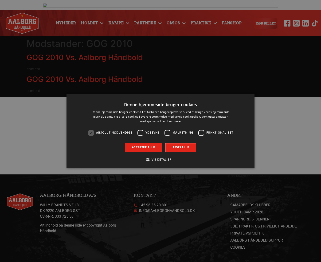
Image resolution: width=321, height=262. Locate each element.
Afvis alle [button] (180, 147)
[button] (160, 159)
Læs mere (174, 121)
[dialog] (160, 131)
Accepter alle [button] (143, 147)
